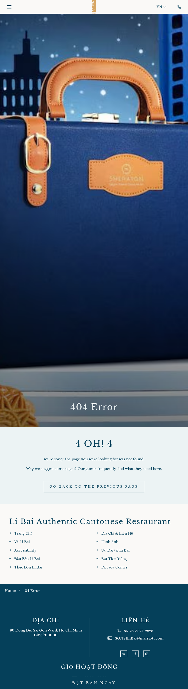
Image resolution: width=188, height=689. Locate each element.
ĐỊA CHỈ (45, 620)
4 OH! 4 (94, 444)
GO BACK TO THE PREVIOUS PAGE (94, 487)
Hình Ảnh (109, 542)
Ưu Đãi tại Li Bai (115, 550)
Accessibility (25, 550)
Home (10, 590)
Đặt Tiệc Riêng (114, 559)
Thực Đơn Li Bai (28, 567)
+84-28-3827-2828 (137, 631)
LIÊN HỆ (135, 620)
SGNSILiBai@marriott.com (139, 638)
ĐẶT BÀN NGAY (94, 683)
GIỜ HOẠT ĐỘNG (89, 667)
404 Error (94, 407)
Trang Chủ (23, 533)
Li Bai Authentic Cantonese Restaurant (90, 522)
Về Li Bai (22, 542)
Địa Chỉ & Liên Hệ (117, 533)
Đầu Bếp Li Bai (27, 559)
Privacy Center (114, 567)
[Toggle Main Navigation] (9, 6)
